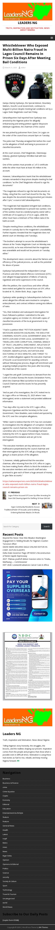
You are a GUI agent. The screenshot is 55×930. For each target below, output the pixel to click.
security (6, 877)
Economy (6, 800)
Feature (6, 821)
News (5, 851)
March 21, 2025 (11, 67)
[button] (51, 38)
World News (7, 907)
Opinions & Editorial (11, 864)
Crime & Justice (9, 791)
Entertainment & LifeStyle (13, 813)
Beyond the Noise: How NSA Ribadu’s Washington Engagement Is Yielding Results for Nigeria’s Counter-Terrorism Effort (26, 541)
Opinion (6, 860)
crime (5, 787)
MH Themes (43, 927)
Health (5, 830)
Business (6, 778)
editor (23, 67)
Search (47, 526)
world (5, 902)
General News (8, 826)
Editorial (6, 804)
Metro (5, 843)
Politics (5, 868)
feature (6, 817)
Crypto (5, 796)
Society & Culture (9, 881)
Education (7, 808)
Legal (5, 838)
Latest (5, 834)
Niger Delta (7, 856)
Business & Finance (10, 783)
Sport (5, 885)
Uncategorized (9, 898)
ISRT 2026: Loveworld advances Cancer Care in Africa (26, 565)
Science (6, 873)
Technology (7, 890)
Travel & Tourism (9, 894)
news (5, 847)
